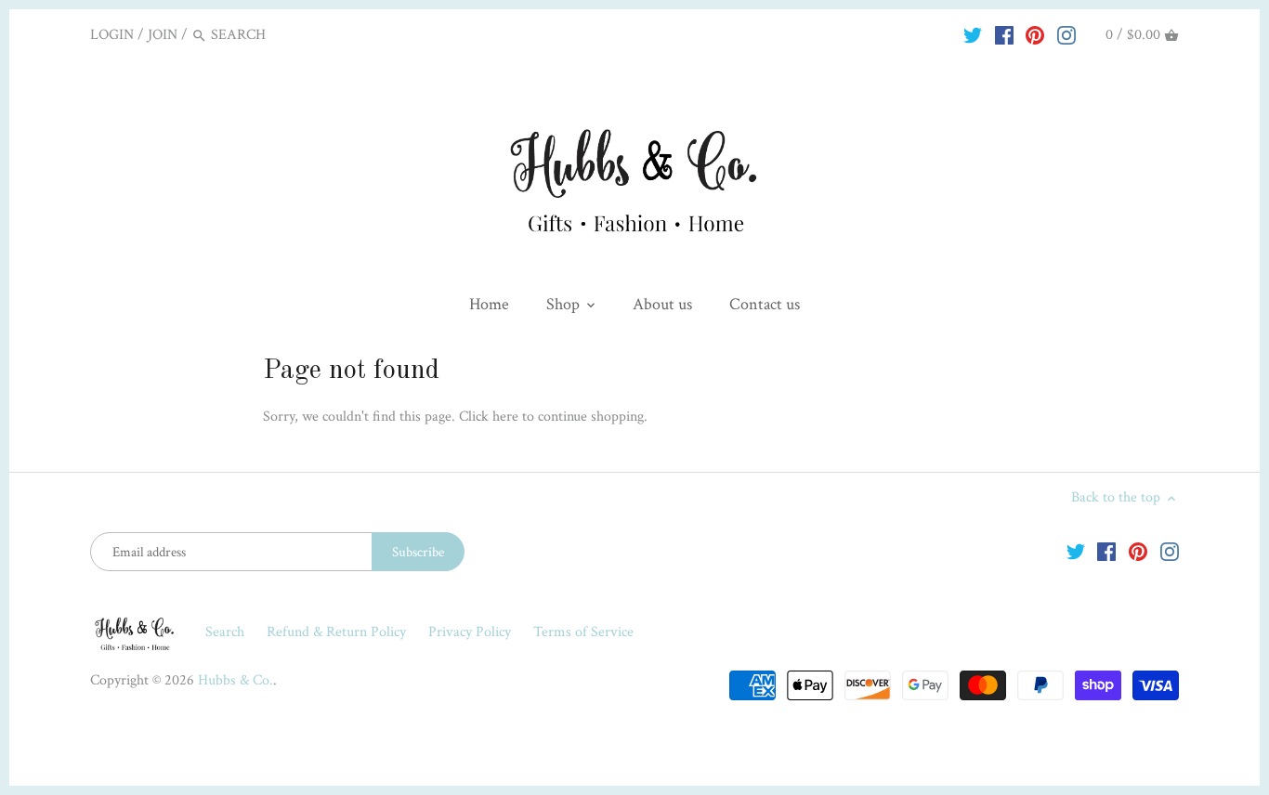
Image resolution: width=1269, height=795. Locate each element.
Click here (488, 416)
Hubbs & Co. (235, 680)
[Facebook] (1004, 34)
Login (112, 35)
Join (162, 35)
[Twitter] (972, 34)
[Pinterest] (1035, 34)
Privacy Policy (471, 632)
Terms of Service (583, 632)
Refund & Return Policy (338, 632)
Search (224, 632)
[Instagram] (1066, 34)
